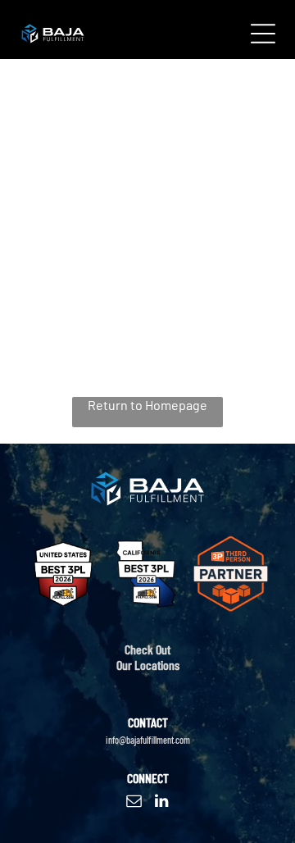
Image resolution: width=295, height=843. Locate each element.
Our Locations (147, 664)
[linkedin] (161, 803)
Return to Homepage (147, 404)
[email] (134, 803)
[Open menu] (263, 33)
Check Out (147, 649)
